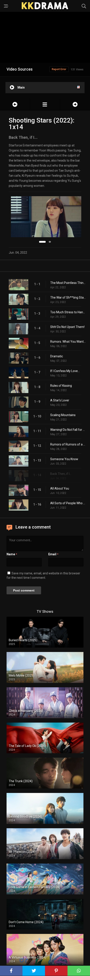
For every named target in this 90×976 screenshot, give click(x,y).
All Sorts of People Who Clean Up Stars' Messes (68, 503)
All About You (59, 488)
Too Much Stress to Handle (68, 312)
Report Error (59, 69)
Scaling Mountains (63, 415)
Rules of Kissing (61, 385)
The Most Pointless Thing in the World (68, 283)
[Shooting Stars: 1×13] (15, 104)
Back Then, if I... (60, 474)
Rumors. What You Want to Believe (68, 341)
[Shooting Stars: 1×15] (75, 104)
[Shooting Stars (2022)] (45, 104)
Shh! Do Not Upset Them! (67, 327)
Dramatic (56, 356)
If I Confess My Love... (65, 371)
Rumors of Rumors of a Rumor (68, 444)
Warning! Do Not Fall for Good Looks (68, 429)
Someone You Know (64, 459)
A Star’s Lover (59, 400)
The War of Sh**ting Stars (68, 297)
